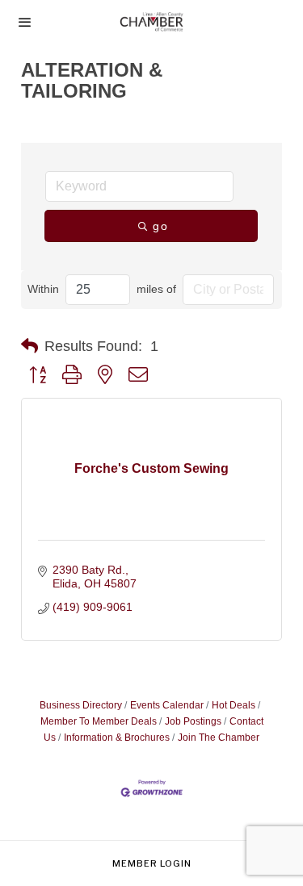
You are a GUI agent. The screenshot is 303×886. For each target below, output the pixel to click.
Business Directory (81, 705)
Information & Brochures (117, 737)
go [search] (161, 225)
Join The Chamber (218, 737)
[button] (29, 346)
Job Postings (193, 721)
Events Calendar (167, 705)
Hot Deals (233, 705)
